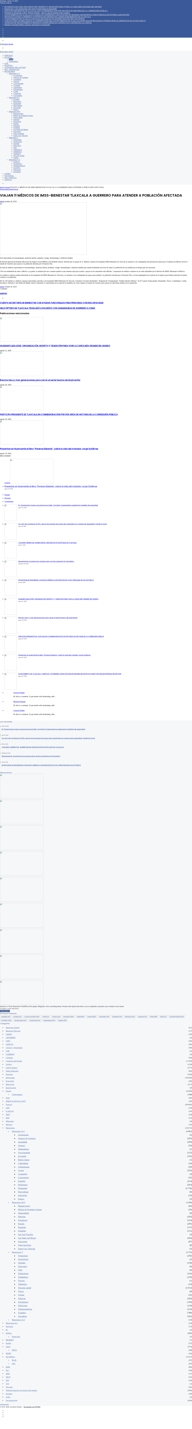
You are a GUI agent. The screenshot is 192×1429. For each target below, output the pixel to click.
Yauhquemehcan (19, 166)
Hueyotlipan (17, 106)
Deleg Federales (12, 1071)
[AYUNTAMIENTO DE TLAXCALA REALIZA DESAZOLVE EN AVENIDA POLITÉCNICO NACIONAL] (21, 953)
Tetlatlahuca (17, 152)
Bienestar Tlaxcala (13, 1031)
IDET (8, 1115)
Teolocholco (17, 142)
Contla (15, 92)
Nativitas (16, 120)
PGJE (14, 1360)
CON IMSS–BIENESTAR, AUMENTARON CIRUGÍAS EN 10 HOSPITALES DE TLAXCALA (47, 543)
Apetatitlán (17, 79)
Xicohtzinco (17, 164)
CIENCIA (8, 180)
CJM (7, 1051)
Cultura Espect (11, 1068)
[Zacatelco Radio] (6, 44)
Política (153, 1016)
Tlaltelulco (17, 154)
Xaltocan (16, 162)
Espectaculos (11, 1088)
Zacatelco (16, 168)
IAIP (7, 1108)
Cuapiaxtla (17, 94)
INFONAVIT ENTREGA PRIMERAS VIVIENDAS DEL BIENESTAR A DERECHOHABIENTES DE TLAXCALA (47, 17)
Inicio (2, 187)
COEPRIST (10, 1054)
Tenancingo (17, 140)
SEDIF (8, 1353)
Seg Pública (6, 1020)
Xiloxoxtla (17, 170)
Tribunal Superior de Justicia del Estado (21, 1390)
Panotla (16, 124)
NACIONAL (9, 176)
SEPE (8, 1367)
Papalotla (16, 126)
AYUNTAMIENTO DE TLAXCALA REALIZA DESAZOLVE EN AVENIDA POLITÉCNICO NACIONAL (44, 19)
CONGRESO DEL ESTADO (15, 67)
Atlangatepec (23, 1149)
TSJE (6, 63)
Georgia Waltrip (19, 693)
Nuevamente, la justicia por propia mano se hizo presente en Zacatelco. (46, 561)
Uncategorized (34, 1020)
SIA (7, 1370)
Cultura (9, 1064)
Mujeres (9, 1125)
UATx (8, 1397)
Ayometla (16, 85)
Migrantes (10, 1121)
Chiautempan (18, 90)
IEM (7, 1118)
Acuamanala (17, 75)
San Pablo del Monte (20, 130)
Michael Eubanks (19, 702)
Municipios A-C (14, 73)
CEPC (8, 1041)
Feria (8, 1098)
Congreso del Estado (32, 1016)
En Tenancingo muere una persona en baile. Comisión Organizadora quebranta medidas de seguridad (58, 505)
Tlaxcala (9, 1387)
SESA (14, 1350)
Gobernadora (13, 61)
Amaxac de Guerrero (20, 77)
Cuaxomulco (17, 96)
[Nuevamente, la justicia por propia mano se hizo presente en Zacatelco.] (10, 576)
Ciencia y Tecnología (14, 1048)
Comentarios (8, 501)
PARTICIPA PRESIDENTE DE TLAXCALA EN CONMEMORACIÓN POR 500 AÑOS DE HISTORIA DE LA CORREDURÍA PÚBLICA (56, 11)
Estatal (10, 189)
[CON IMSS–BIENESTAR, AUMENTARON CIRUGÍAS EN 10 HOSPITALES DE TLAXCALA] (10, 558)
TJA (7, 1384)
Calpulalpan (17, 87)
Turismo (9, 1394)
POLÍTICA (8, 65)
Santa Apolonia (18, 134)
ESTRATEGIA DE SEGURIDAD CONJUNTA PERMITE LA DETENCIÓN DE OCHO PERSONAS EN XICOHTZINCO (56, 580)
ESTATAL (8, 57)
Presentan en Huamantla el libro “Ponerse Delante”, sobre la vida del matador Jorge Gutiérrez (37, 13)
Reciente (7, 498)
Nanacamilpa (18, 118)
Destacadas (4, 189)
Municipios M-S (14, 112)
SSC (13, 1364)
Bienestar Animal (12, 1028)
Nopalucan (17, 122)
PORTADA (8, 55)
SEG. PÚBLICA (10, 178)
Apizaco (16, 81)
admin (2, 201)
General (7, 187)
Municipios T (13, 138)
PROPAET (10, 1340)
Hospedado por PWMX (32, 1407)
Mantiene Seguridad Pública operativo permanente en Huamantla (27, 25)
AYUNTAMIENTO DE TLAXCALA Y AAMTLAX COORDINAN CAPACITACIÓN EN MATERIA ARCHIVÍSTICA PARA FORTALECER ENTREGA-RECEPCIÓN (66, 15)
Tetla (15, 148)
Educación (10, 1084)
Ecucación (10, 1081)
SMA (8, 1374)
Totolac (16, 158)
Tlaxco (21, 1291)
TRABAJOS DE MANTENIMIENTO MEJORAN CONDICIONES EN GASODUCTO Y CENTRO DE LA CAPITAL (48, 23)
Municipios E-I (14, 98)
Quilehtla (16, 128)
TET (7, 1380)
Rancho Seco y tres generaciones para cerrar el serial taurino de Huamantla (30, 9)
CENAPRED (10, 1038)
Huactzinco (17, 102)
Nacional (9, 1326)
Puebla (8, 1343)
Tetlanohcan (17, 150)
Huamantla (17, 104)
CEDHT (7, 174)
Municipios (130, 1016)
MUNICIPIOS (9, 71)
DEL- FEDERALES (11, 69)
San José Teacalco (25, 1234)
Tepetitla (16, 144)
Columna (9, 1058)
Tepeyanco (17, 146)
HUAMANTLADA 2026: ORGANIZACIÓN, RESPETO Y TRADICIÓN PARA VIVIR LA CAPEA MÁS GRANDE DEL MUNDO (53, 7)
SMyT (8, 1377)
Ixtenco (16, 110)
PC (7, 1330)
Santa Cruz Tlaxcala (20, 136)
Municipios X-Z (14, 160)
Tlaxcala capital (18, 156)
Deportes (56, 1016)
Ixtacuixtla (17, 108)
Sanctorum (17, 132)
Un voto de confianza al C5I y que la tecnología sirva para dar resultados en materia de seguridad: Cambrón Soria (62, 524)
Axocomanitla (18, 83)
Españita (16, 100)
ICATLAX (10, 1111)
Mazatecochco (18, 114)
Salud (163, 1016)
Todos (11, 59)
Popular (7, 495)
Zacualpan (17, 172)
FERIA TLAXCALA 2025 (16, 1101)
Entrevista (16, 1336)
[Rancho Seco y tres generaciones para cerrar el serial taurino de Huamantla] (21, 375)
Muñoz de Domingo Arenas (23, 116)
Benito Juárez (23, 1160)
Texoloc (21, 1280)
